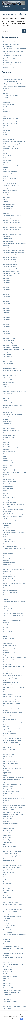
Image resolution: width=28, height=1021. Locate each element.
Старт (5, 874)
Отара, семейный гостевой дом (12, 738)
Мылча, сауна (7, 673)
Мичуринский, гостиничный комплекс (14, 657)
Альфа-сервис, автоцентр (11, 396)
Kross (5, 151)
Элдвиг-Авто (7, 999)
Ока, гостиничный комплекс (11, 733)
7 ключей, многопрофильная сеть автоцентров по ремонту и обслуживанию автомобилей (13, 81)
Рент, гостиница (8, 816)
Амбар (5, 400)
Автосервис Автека (9, 338)
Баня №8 (6, 444)
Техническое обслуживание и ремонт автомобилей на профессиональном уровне (14, 51)
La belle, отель (7, 155)
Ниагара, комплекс (9, 705)
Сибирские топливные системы (13, 849)
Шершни (6, 978)
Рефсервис (6, 821)
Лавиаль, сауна (8, 597)
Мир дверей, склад (9, 652)
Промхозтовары (8, 772)
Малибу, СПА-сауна (9, 638)
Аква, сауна (6, 377)
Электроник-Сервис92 (10, 1001)
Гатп (4, 495)
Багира (5, 426)
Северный (6, 844)
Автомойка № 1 (7, 248)
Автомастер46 (7, 238)
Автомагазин (7, 236)
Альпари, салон (8, 393)
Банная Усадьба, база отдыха (12, 433)
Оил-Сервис (7, 731)
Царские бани (7, 971)
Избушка (6, 555)
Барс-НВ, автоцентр (9, 451)
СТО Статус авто (8, 890)
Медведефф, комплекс (10, 645)
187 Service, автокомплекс (11, 77)
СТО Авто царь (7, 883)
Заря (4, 544)
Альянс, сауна (7, 398)
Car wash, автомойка (9, 109)
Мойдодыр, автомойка (10, 659)
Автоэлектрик (7, 359)
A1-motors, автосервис (10, 90)
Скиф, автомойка (8, 860)
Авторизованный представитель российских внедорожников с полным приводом (14, 58)
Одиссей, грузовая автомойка (12, 729)
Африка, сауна (7, 421)
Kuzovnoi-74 (6, 153)
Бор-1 (5, 467)
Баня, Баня (6, 449)
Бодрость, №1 (7, 465)
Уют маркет (6, 941)
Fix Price (5, 132)
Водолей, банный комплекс (11, 484)
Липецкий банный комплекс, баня (13, 613)
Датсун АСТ (6, 507)
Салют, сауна (7, 826)
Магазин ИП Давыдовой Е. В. (12, 631)
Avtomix (5, 97)
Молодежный (7, 664)
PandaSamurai (7, 167)
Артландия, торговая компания (12, 414)
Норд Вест (6, 726)
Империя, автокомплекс (10, 562)
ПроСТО (5, 775)
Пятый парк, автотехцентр (11, 791)
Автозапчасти (7, 208)
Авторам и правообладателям (12, 271)
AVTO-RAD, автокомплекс (10, 95)
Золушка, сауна (8, 553)
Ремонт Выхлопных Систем (11, 812)
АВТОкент (6, 213)
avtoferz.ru (6, 7)
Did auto (5, 125)
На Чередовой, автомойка (11, 685)
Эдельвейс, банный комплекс (12, 990)
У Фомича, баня (8, 930)
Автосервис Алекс (8, 340)
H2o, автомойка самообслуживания (14, 141)
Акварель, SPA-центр (9, 379)
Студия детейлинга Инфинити (12, 909)
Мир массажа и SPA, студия (11, 655)
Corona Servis (7, 116)
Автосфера (6, 352)
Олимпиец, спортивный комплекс (13, 735)
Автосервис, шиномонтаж (11, 347)
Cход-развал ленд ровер (10, 118)
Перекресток (7, 747)
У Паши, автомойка (9, 925)
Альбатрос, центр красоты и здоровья (14, 391)
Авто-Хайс (6, 197)
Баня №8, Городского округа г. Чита (13, 447)
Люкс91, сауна (7, 624)
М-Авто (5, 627)
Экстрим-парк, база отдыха (11, 997)
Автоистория (7, 211)
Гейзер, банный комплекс (11, 497)
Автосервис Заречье (9, 342)
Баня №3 (6, 442)
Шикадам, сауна (8, 981)
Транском (6, 920)
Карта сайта (7, 571)
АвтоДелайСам (8, 206)
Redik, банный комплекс (10, 171)
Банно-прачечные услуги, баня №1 (13, 435)
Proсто (5, 169)
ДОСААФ (6, 525)
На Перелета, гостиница (10, 682)
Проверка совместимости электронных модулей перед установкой (12, 768)
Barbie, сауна (7, 100)
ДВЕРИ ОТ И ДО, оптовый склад (13, 514)
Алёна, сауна (7, 386)
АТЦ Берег (6, 419)
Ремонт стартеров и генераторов (13, 814)
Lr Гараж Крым (7, 158)
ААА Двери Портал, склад (11, 185)
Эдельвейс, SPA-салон (10, 987)
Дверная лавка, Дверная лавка (12, 516)
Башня (5, 456)
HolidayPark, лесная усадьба (11, 144)
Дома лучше (7, 523)
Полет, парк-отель (8, 756)
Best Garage (6, 102)
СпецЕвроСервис (8, 872)
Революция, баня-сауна (10, 802)
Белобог (5, 458)
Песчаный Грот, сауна (9, 749)
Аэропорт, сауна (8, 423)
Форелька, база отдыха (10, 960)
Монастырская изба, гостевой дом (13, 666)
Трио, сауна (6, 923)
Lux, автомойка (7, 160)
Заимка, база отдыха (9, 541)
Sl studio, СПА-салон (9, 178)
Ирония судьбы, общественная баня (14, 569)
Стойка (5, 895)
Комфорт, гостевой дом (10, 581)
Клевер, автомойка (9, 576)
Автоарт (5, 201)
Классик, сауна (7, 574)
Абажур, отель (7, 188)
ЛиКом (5, 606)
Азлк (4, 373)
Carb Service (7, 111)
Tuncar (5, 181)
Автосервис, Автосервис (10, 345)
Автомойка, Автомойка (10, 255)
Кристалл (6, 594)
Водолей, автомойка (9, 481)
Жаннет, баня (7, 539)
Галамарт (6, 493)
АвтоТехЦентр (7, 354)
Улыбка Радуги (7, 939)
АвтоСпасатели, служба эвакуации (13, 349)
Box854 (5, 107)
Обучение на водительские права (13, 62)
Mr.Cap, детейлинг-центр (10, 164)
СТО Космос (7, 888)
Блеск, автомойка (8, 463)
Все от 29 (6, 490)
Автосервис (7, 278)
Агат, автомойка (8, 363)
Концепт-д (6, 585)
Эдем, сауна (7, 994)
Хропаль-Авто (7, 969)
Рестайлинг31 (7, 819)
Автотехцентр (7, 356)
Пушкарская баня (8, 789)
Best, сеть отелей (8, 104)
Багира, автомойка (9, 428)
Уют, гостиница (8, 944)
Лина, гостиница (8, 608)
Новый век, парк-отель (10, 719)
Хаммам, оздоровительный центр (13, 964)
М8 (4, 629)
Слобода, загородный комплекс (12, 865)
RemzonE (6, 176)
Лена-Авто (6, 599)
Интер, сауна (7, 564)
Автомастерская (8, 241)
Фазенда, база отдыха (10, 950)
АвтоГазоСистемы (9, 204)
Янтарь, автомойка (9, 1011)
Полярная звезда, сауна (10, 763)
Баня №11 (6, 440)
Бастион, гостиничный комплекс (13, 453)
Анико (5, 410)
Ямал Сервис (7, 1008)
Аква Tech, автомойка (9, 375)
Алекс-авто (6, 384)
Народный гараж (8, 694)
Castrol (5, 114)
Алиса (5, 389)
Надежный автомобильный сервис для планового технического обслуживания (13, 44)
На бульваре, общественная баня (13, 675)
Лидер (5, 604)
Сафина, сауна (7, 842)
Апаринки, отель (8, 412)
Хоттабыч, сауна (8, 967)
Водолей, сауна (8, 486)
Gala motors (6, 137)
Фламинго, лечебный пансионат (12, 957)
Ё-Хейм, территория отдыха (11, 537)
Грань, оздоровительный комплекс (13, 504)
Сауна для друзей (8, 828)
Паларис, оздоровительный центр (13, 745)
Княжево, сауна (8, 578)
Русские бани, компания (10, 823)
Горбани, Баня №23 (9, 500)
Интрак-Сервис (8, 567)
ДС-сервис (6, 527)
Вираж (5, 477)
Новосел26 (6, 717)
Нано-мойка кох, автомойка (11, 692)
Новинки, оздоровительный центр (13, 715)
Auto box (5, 93)
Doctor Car (6, 127)
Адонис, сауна (7, 366)
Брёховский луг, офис (10, 470)
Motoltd (5, 162)
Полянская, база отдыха (10, 761)
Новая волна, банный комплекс (12, 712)
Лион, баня (6, 611)
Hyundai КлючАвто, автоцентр (12, 148)
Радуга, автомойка (8, 793)
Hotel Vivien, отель (8, 146)
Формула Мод (7, 962)
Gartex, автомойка (8, 139)
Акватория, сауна (8, 382)
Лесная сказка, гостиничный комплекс (14, 601)
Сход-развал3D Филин (10, 911)
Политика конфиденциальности (13, 759)
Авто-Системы (7, 195)
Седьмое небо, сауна (9, 846)
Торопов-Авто (7, 918)
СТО (4, 876)
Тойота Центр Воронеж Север (12, 916)
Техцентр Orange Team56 (10, 913)
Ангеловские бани (8, 403)
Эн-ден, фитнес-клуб (9, 1004)
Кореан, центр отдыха (9, 587)
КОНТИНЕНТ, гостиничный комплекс (14, 583)
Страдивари (7, 897)
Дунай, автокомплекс (9, 530)
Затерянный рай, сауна (10, 546)
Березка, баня (7, 460)
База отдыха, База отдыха (11, 430)
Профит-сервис (8, 786)
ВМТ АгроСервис (8, 479)
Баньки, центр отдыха (9, 437)
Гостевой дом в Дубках (10, 502)
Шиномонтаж (7, 983)
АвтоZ (5, 199)
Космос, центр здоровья (10, 590)
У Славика (6, 927)
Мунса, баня (7, 668)
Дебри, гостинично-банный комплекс (14, 520)
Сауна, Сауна (7, 835)
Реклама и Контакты (9, 809)
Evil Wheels (6, 130)
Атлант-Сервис (8, 416)
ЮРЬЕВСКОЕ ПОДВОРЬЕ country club (14, 1006)
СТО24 (5, 893)
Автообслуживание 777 (10, 268)
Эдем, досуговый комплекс (11, 992)
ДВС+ (5, 518)
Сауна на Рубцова (8, 830)
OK (21, 1018)
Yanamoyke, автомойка (10, 183)
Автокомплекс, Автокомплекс (12, 220)
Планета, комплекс (9, 752)
